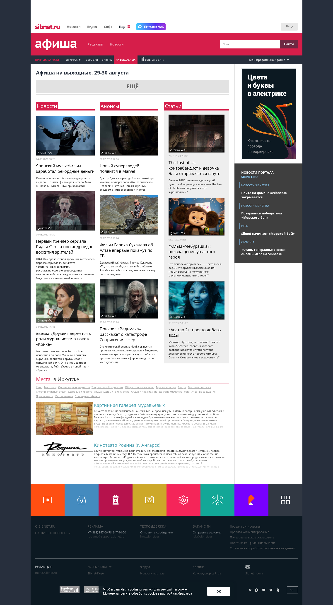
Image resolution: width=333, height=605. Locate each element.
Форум (145, 567)
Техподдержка (153, 526)
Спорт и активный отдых (51, 391)
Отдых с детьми (103, 391)
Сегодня (92, 59)
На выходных (125, 59)
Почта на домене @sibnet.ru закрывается (264, 195)
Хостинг (198, 567)
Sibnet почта (254, 573)
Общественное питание (139, 387)
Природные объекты (87, 396)
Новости (73, 26)
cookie (182, 589)
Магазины (50, 387)
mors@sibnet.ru (46, 573)
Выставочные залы (199, 387)
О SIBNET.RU (45, 526)
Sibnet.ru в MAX (154, 26)
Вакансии (202, 526)
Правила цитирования (245, 526)
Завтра (107, 59)
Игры (245, 226)
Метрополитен (64, 396)
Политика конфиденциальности (252, 543)
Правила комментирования (249, 532)
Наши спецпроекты (53, 533)
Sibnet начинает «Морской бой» (268, 233)
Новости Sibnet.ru (255, 185)
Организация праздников (74, 387)
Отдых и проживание (144, 391)
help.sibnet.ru (149, 536)
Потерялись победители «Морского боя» (261, 215)
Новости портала (152, 573)
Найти (289, 44)
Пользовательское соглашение (252, 537)
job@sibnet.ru (202, 536)
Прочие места (44, 396)
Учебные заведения (203, 391)
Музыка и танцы (166, 387)
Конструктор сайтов (207, 573)
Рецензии (95, 44)
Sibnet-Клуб (96, 573)
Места (43, 379)
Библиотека (122, 391)
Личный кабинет (99, 567)
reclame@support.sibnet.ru (106, 536)
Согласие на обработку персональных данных (263, 548)
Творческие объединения (107, 387)
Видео (92, 26)
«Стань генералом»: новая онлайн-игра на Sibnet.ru (263, 251)
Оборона (247, 242)
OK (219, 591)
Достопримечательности (174, 391)
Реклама (95, 526)
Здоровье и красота (80, 391)
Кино (39, 387)
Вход (289, 26)
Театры (182, 387)
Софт (108, 26)
